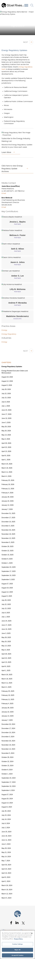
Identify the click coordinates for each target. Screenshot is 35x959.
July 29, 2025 (6, 600)
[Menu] (26, 5)
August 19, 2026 (7, 377)
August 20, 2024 (7, 798)
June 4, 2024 (6, 844)
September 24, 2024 (9, 778)
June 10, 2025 (6, 629)
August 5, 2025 (7, 596)
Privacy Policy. (18, 939)
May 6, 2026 (6, 439)
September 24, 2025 (9, 567)
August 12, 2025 (7, 592)
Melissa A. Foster (18, 235)
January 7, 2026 (7, 509)
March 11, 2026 (7, 472)
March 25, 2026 (7, 464)
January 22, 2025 (8, 712)
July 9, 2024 (6, 823)
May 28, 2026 (6, 426)
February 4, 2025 (7, 703)
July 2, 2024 (6, 827)
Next (25, 42)
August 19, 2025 (7, 588)
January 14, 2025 (8, 716)
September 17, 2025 (9, 571)
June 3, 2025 (6, 633)
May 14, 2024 (6, 856)
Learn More (6, 152)
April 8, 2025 (6, 666)
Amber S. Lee (17, 276)
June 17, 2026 (6, 414)
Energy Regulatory (9, 334)
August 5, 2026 (7, 385)
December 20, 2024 (8, 724)
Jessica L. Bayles (17, 222)
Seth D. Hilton (17, 249)
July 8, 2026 (6, 402)
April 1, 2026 (6, 459)
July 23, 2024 (6, 815)
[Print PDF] (28, 13)
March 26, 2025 (7, 674)
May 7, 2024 (6, 860)
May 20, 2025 (6, 641)
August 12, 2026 (7, 381)
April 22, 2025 (6, 658)
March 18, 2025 (7, 679)
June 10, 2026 (6, 418)
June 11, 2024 (6, 840)
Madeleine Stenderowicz (17, 316)
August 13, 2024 (7, 803)
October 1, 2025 (7, 563)
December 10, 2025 (8, 522)
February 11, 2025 (8, 699)
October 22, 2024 (7, 761)
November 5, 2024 (8, 753)
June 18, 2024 (6, 836)
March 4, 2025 (6, 687)
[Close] (32, 933)
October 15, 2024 (7, 765)
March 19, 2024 (7, 889)
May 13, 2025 (6, 646)
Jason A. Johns (17, 262)
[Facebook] (11, 922)
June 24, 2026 (6, 410)
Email (4, 193)
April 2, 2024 (6, 881)
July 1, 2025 (6, 617)
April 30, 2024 (6, 865)
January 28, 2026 (8, 497)
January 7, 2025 (7, 720)
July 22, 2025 (6, 604)
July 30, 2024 (6, 811)
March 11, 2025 (7, 683)
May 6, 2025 (6, 650)
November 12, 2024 (8, 749)
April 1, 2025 (6, 670)
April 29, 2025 (6, 654)
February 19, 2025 (8, 695)
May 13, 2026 (6, 435)
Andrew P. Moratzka (17, 303)
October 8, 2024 (7, 769)
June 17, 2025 (6, 625)
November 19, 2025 (8, 534)
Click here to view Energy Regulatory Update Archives (12, 168)
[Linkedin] (16, 922)
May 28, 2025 (6, 637)
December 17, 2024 (8, 728)
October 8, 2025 (7, 559)
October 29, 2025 (7, 546)
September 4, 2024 (8, 790)
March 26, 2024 (7, 885)
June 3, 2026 (6, 422)
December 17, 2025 (8, 517)
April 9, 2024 (6, 877)
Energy (4, 330)
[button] (32, 13)
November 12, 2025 (8, 538)
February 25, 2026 (8, 480)
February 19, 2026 (8, 484)
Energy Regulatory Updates (12, 366)
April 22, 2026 (6, 447)
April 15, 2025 (6, 662)
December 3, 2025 (8, 526)
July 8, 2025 (6, 612)
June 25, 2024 (6, 832)
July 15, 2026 (6, 397)
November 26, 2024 (8, 741)
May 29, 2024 (6, 848)
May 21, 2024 (6, 852)
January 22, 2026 (8, 501)
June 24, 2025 (6, 621)
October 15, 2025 (7, 555)
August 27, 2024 (7, 794)
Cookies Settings (17, 944)
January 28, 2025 (8, 708)
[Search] (32, 5)
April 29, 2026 (6, 443)
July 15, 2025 (6, 608)
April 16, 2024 (6, 873)
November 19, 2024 (8, 745)
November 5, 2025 (8, 542)
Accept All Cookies (17, 955)
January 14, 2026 (8, 505)
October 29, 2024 (7, 757)
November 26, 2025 (8, 530)
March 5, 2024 (6, 898)
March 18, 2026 (7, 468)
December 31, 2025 (8, 513)
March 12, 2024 (7, 894)
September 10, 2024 (9, 786)
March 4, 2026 (6, 476)
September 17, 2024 (9, 782)
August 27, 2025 (7, 584)
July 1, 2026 (6, 406)
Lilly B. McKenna (17, 289)
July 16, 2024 (6, 819)
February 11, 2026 (8, 488)
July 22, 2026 (6, 393)
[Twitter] (23, 923)
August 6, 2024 (7, 807)
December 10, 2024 (8, 732)
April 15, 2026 (6, 451)
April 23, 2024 (6, 869)
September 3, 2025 (8, 579)
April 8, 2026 (6, 455)
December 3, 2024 (8, 736)
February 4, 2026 (7, 493)
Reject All (17, 950)
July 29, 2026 (6, 389)
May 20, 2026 (6, 431)
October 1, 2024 (7, 774)
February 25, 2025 (8, 691)
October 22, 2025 (7, 550)
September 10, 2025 (9, 575)
